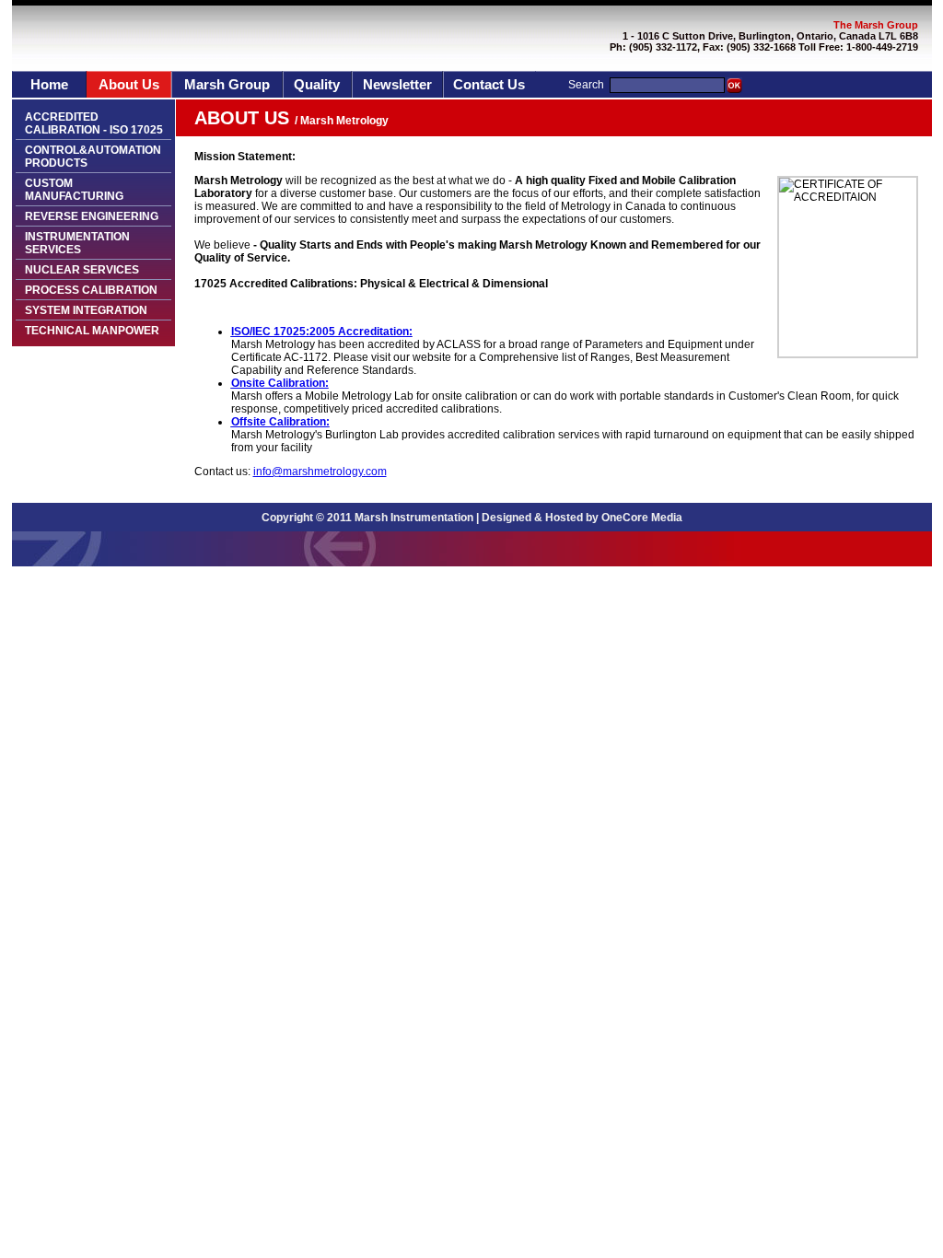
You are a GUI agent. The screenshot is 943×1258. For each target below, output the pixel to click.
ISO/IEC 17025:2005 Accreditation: (322, 331)
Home (49, 84)
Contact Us (489, 84)
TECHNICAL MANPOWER (92, 330)
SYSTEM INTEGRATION (86, 310)
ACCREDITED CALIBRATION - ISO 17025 (94, 123)
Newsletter (397, 84)
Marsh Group (227, 84)
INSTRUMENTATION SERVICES (77, 243)
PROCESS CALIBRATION (91, 290)
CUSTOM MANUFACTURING (74, 190)
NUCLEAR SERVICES (82, 269)
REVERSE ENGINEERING (91, 216)
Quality (317, 84)
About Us (129, 84)
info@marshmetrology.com (320, 471)
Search (586, 84)
